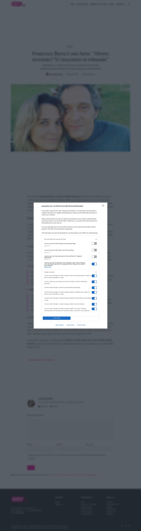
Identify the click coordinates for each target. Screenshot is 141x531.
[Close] (104, 206)
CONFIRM (56, 318)
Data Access (70, 325)
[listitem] (70, 239)
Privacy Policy (81, 325)
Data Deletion (60, 325)
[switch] (94, 243)
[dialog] (70, 265)
